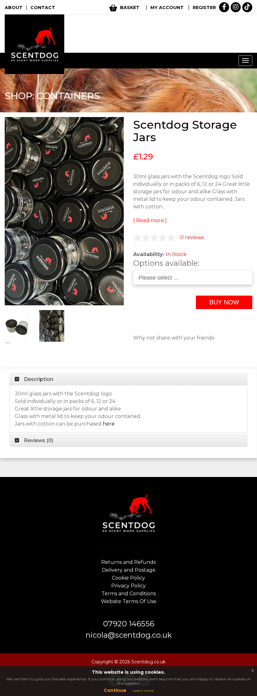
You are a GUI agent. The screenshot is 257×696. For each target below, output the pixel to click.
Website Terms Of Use (128, 601)
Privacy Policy (128, 586)
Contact (42, 7)
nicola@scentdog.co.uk (129, 635)
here (109, 424)
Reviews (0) (38, 440)
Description (38, 379)
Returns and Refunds (128, 562)
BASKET (129, 7)
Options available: (166, 263)
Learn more (143, 690)
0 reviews (192, 237)
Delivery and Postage (128, 570)
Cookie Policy (128, 578)
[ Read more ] (150, 220)
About (14, 7)
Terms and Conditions (129, 594)
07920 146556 (128, 623)
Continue (115, 690)
